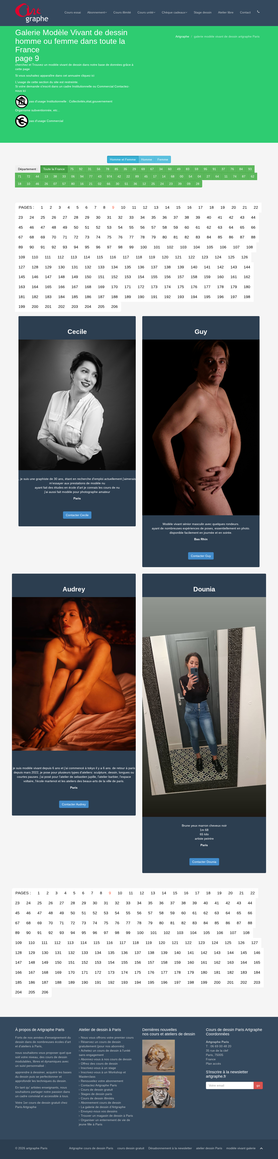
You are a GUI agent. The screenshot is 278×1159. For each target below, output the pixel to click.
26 (46, 184)
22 (128, 176)
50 (76, 227)
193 (180, 297)
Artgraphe (182, 36)
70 (54, 237)
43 (99, 176)
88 (253, 237)
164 (35, 287)
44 (37, 176)
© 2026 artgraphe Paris (31, 1148)
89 (137, 176)
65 (242, 227)
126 (244, 257)
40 (209, 217)
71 (19, 176)
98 (120, 247)
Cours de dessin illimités (97, 1098)
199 (21, 306)
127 (21, 267)
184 (61, 297)
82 (187, 237)
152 (114, 277)
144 (247, 267)
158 (194, 277)
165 (48, 287)
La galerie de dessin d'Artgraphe (103, 1107)
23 (171, 184)
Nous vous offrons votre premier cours (107, 1037)
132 (88, 267)
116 (113, 257)
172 (141, 287)
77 (91, 176)
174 (167, 287)
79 (153, 237)
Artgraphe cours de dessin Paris (91, 1148)
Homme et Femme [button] (123, 159)
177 (207, 287)
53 (109, 227)
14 (163, 176)
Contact (245, 12)
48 (54, 227)
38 (55, 176)
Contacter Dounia (204, 862)
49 (178, 169)
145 (21, 277)
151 (101, 277)
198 (247, 297)
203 (74, 306)
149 (74, 277)
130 (61, 267)
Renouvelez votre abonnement (102, 1081)
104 (196, 247)
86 (231, 237)
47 (43, 227)
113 (74, 257)
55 (131, 227)
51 (126, 184)
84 (241, 169)
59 (196, 169)
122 (191, 257)
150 (88, 277)
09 (188, 184)
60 (170, 169)
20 (234, 207)
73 (87, 237)
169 (101, 287)
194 (194, 297)
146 (35, 277)
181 (21, 297)
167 (74, 287)
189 (127, 297)
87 (243, 176)
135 (127, 267)
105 (210, 247)
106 (223, 247)
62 (252, 176)
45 (146, 176)
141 (207, 267)
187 (101, 297)
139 (180, 267)
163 (21, 287)
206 (114, 306)
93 (250, 169)
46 (37, 184)
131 (74, 267)
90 (32, 247)
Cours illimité (122, 12)
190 (141, 297)
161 (233, 277)
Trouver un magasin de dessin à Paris (107, 1115)
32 (120, 217)
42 (119, 176)
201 (48, 306)
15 (178, 207)
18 (19, 184)
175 (180, 287)
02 (99, 184)
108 (249, 247)
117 (126, 257)
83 (187, 169)
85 (116, 169)
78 (107, 169)
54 (190, 176)
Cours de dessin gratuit (97, 1089)
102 (170, 247)
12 (144, 184)
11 (226, 176)
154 (141, 277)
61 (198, 227)
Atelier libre (225, 12)
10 (28, 184)
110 (35, 257)
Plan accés (213, 1063)
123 (205, 257)
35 (125, 169)
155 (154, 277)
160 (220, 277)
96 (98, 247)
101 (157, 247)
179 (233, 287)
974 (109, 176)
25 (153, 184)
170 (114, 287)
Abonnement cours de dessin (101, 1102)
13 (46, 176)
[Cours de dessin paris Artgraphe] (31, 13)
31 (89, 169)
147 (48, 277)
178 (220, 287)
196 (220, 297)
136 (141, 267)
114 (87, 257)
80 (73, 184)
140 (194, 267)
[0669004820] (258, 12)
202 (61, 306)
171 (127, 287)
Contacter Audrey (74, 804)
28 (197, 184)
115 (100, 257)
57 (64, 184)
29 (134, 169)
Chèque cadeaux (173, 12)
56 (98, 169)
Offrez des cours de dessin (99, 1063)
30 (117, 184)
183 (48, 297)
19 (222, 207)
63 (220, 227)
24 (162, 184)
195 (207, 297)
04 (199, 176)
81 (176, 237)
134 (114, 267)
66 (108, 184)
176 (194, 287)
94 (82, 176)
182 (35, 297)
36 (135, 184)
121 (178, 257)
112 (61, 257)
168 (88, 287)
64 (217, 176)
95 (205, 169)
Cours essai (73, 12)
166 (61, 287)
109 (21, 257)
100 (143, 247)
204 (88, 306)
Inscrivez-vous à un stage (98, 1068)
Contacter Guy (201, 556)
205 (101, 306)
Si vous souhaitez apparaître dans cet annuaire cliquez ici (54, 75)
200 (35, 306)
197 (233, 297)
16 (82, 184)
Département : (28, 169)
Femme (162, 159)
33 (64, 176)
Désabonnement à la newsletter (170, 1148)
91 (214, 169)
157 (180, 277)
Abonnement (96, 12)
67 (152, 169)
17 (155, 176)
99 (131, 247)
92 (81, 169)
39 (180, 184)
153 (127, 277)
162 (247, 277)
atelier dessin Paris (209, 1148)
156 (167, 277)
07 (55, 184)
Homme (146, 159)
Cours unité (145, 12)
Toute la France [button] (54, 169)
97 (109, 247)
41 (220, 217)
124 (218, 257)
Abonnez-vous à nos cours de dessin (106, 1059)
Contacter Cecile (77, 515)
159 (207, 277)
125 (231, 257)
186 (88, 297)
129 (48, 267)
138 (167, 267)
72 (28, 176)
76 (232, 169)
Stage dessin (203, 12)
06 (73, 176)
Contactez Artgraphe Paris (99, 1085)
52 (98, 227)
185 (74, 297)
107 (236, 247)
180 (247, 287)
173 (154, 287)
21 (91, 184)
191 (154, 297)
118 (139, 257)
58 (164, 227)
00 (181, 176)
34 (161, 169)
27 (208, 176)
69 (143, 169)
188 (114, 297)
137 (154, 267)
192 (167, 297)
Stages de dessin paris (96, 1094)
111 (48, 257)
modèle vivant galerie (241, 1148)
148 (61, 277)
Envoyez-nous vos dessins (99, 1111)
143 (233, 267)
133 (101, 267)
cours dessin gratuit (130, 1148)
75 (72, 169)
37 (223, 169)
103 (183, 247)
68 (172, 176)
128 (35, 267)
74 (235, 176)
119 (152, 257)
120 (165, 257)
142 (220, 267)
